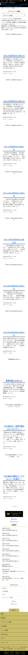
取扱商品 (3, 618)
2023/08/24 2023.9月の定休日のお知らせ (10, 555)
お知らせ (11, 73)
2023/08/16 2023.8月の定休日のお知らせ (10, 560)
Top (23, 653)
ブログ (2, 638)
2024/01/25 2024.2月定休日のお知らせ (9, 529)
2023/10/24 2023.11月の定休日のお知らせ (10, 544)
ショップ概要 (4, 630)
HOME (2, 8)
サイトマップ (4, 642)
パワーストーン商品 (7, 597)
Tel (12, 653)
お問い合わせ (4, 634)
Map (17, 653)
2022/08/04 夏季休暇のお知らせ (7, 565)
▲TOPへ (14, 610)
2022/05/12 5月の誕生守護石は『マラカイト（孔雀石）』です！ (12, 578)
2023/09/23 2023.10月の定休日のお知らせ (10, 549)
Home (6, 653)
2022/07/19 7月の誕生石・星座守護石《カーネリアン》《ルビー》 (14, 571)
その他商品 (5, 591)
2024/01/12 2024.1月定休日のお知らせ (9, 534)
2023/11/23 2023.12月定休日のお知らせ (10, 539)
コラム (4, 594)
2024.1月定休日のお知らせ (14, 101)
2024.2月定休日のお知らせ (14, 56)
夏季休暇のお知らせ (14, 381)
